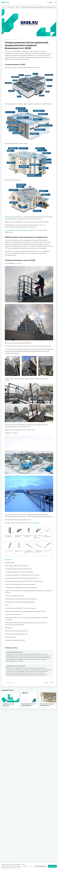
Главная (4, 7)
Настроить (30, 866)
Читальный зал (10, 7)
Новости (18, 7)
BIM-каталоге (10, 216)
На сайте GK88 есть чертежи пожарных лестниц (18, 230)
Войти (51, 2)
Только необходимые (40, 866)
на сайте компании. (34, 522)
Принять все (52, 866)
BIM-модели (8, 559)
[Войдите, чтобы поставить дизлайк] (51, 682)
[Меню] (55, 2)
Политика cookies (15, 867)
